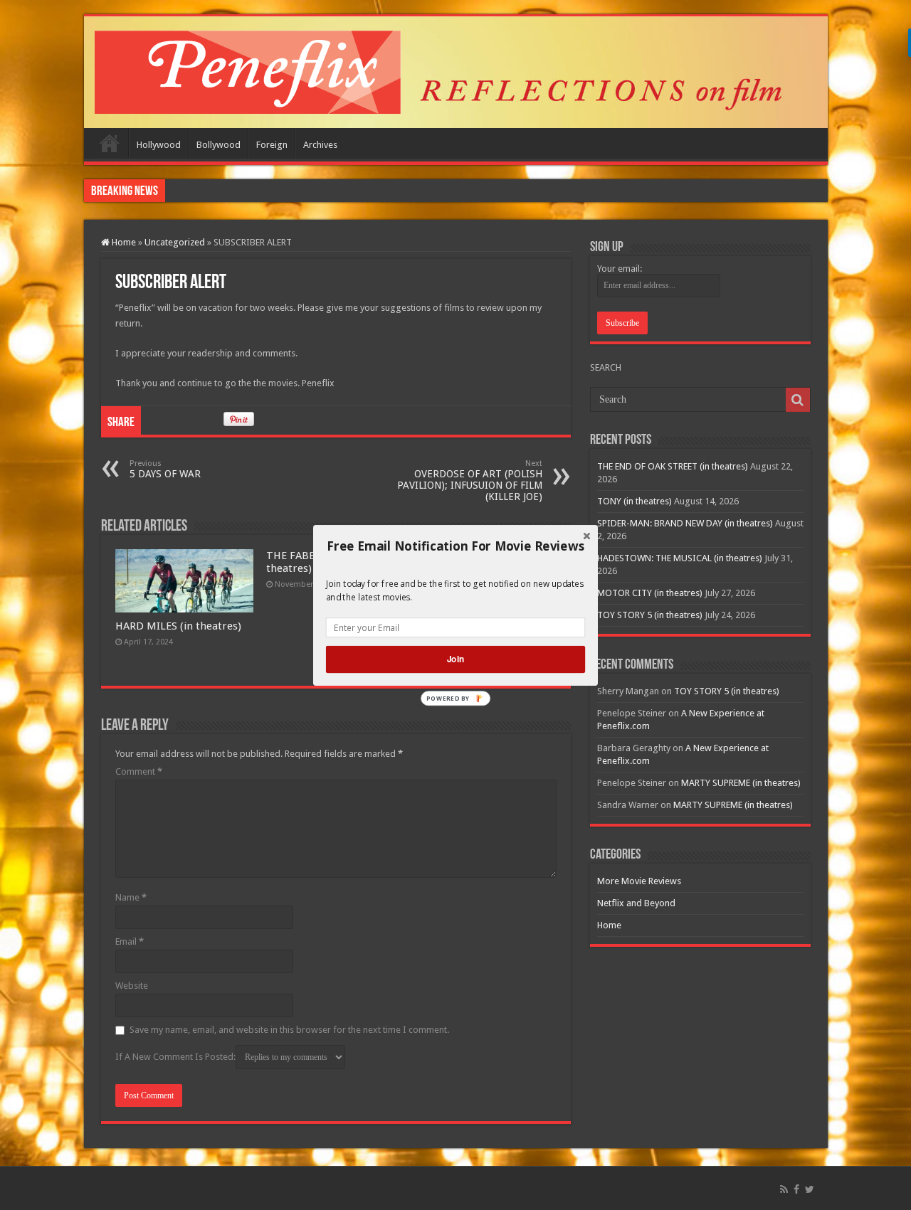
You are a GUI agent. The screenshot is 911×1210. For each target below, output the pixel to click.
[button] (455, 545)
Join (455, 659)
